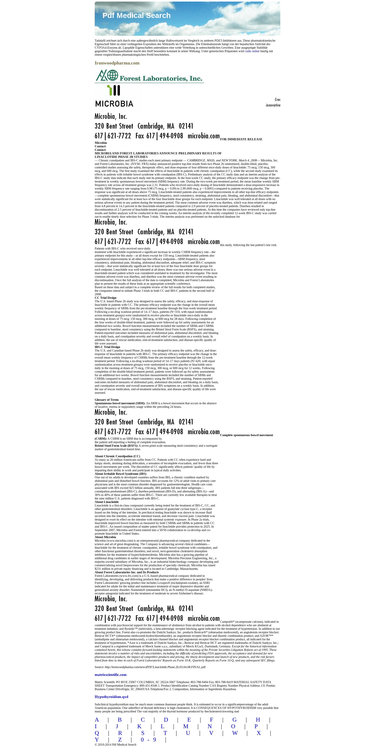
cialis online (252, 51)
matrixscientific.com (111, 675)
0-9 (150, 739)
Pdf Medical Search (137, 15)
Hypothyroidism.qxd (111, 697)
